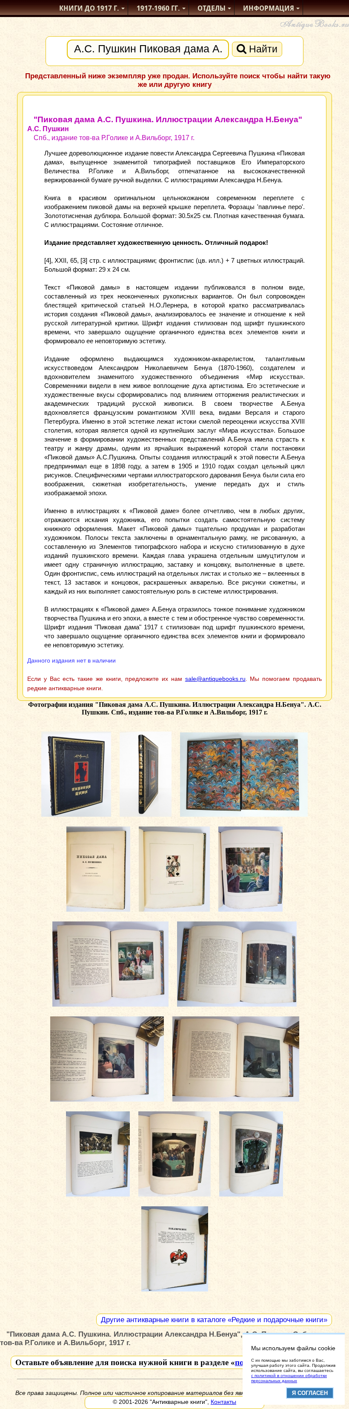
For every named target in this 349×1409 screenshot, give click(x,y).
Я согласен (310, 1393)
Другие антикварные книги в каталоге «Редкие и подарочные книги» (214, 1320)
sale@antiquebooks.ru (215, 678)
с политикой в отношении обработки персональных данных (289, 1378)
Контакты (223, 1401)
